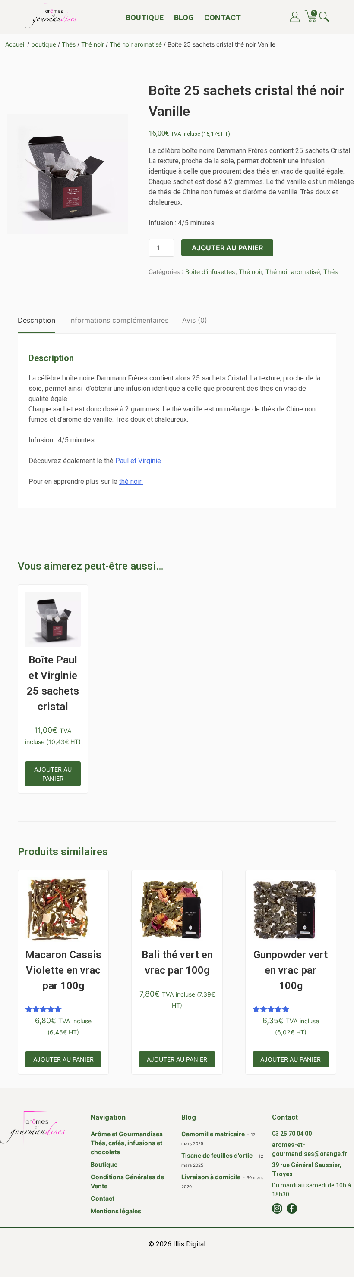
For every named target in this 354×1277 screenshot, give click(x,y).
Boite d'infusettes (210, 271)
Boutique (145, 17)
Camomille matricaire (213, 1133)
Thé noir (92, 44)
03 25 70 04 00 (292, 1133)
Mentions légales (116, 1211)
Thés (69, 44)
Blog (184, 17)
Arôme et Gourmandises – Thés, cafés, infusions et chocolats (129, 1143)
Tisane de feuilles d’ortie (217, 1155)
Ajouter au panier (227, 247)
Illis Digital (189, 1244)
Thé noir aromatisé (136, 44)
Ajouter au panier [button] (53, 774)
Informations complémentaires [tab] (118, 320)
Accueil (15, 44)
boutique (43, 44)
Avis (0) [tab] (194, 320)
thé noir (131, 481)
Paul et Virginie (139, 461)
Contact (222, 17)
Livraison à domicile (210, 1176)
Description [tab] (36, 320)
